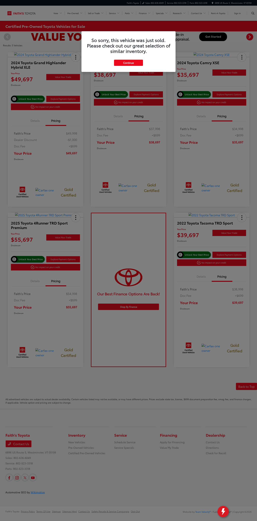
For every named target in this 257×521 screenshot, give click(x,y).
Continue (128, 62)
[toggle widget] (223, 511)
